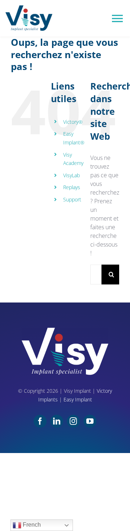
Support (72, 199)
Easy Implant (78, 399)
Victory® (73, 121)
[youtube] (89, 421)
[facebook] (40, 421)
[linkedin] (56, 421)
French (31, 525)
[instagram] (73, 421)
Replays (71, 187)
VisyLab (71, 175)
